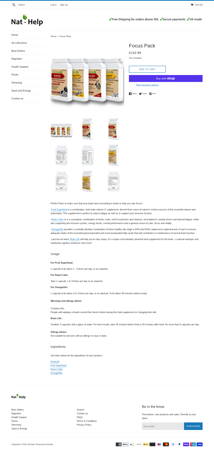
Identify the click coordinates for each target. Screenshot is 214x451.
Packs (14, 74)
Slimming (16, 82)
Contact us (17, 98)
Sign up (64, 5)
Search (80, 409)
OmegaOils (57, 229)
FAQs (80, 417)
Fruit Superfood (59, 209)
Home (14, 35)
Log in (54, 5)
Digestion (16, 58)
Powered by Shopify (44, 444)
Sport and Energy (21, 90)
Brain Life (75, 239)
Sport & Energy (19, 428)
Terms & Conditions (87, 421)
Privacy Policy (84, 424)
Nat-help (31, 444)
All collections (19, 43)
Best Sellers (18, 51)
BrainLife (55, 361)
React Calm (57, 219)
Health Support (19, 66)
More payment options (147, 85)
